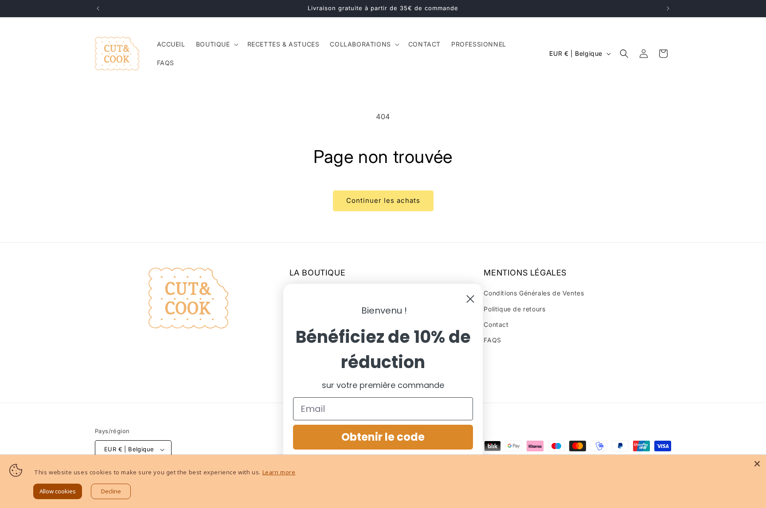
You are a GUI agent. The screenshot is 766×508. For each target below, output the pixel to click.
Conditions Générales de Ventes (534, 293)
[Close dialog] (470, 299)
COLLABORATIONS (360, 44)
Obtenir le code (383, 437)
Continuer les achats (383, 200)
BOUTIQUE (213, 44)
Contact (496, 324)
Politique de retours (514, 309)
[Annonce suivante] (668, 8)
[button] (216, 44)
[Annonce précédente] (98, 8)
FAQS (492, 340)
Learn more (279, 472)
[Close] (757, 463)
